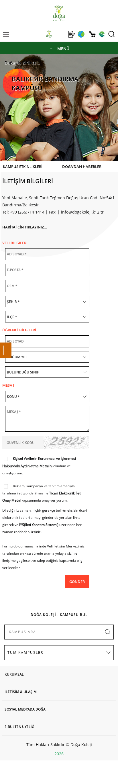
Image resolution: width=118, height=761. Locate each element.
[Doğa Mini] (60, 34)
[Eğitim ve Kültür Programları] (80, 34)
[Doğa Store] (92, 34)
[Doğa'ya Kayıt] (71, 34)
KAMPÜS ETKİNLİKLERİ (22, 166)
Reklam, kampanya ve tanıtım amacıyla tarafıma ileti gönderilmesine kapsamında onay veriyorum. (41, 493)
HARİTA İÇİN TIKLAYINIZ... (24, 227)
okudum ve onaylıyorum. (39, 466)
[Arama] (111, 34)
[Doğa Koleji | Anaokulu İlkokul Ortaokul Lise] (59, 13)
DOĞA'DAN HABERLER (81, 166)
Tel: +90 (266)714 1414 (23, 212)
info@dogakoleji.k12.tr (82, 212)
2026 (59, 753)
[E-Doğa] (101, 34)
